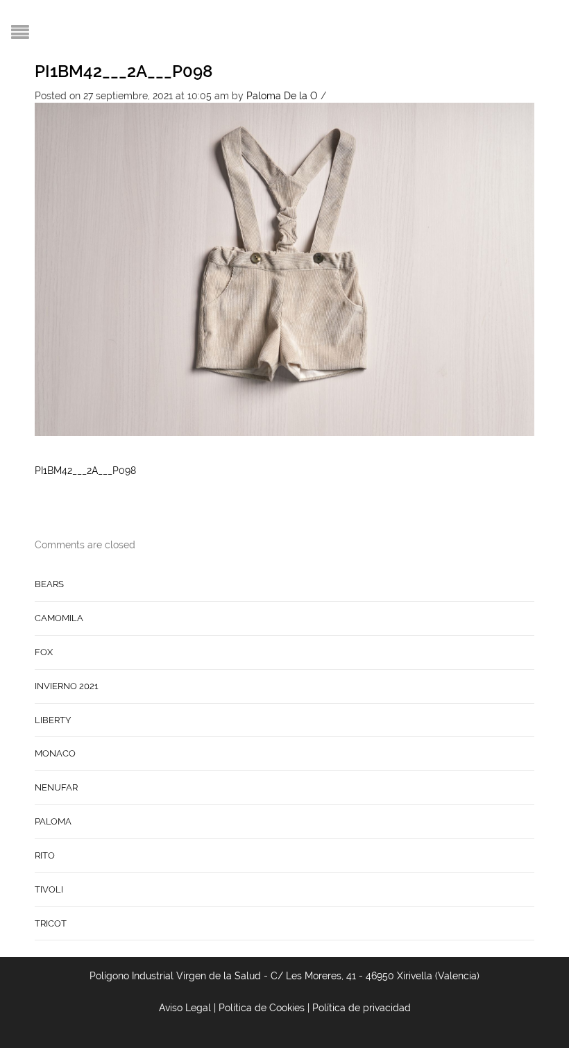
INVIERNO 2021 (67, 686)
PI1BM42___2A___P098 (123, 71)
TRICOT (51, 923)
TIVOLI (49, 889)
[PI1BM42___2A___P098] (284, 268)
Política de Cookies (262, 1007)
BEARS (49, 584)
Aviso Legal (185, 1007)
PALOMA (53, 821)
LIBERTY (53, 720)
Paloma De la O (282, 95)
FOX (44, 652)
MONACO (55, 753)
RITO (45, 855)
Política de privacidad (361, 1007)
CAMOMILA (59, 618)
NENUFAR (56, 787)
